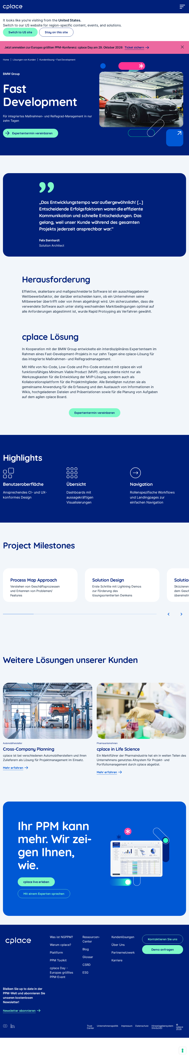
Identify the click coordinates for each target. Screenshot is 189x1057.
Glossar (88, 957)
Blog (86, 949)
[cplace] (13, 6)
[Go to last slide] (168, 614)
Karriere (116, 960)
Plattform (56, 952)
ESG (85, 972)
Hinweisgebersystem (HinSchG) (162, 1026)
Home (6, 59)
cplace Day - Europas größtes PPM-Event (61, 972)
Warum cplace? (60, 945)
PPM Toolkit (58, 960)
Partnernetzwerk (123, 952)
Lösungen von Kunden (24, 59)
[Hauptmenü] (182, 6)
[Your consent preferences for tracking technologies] (182, 1050)
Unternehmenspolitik (107, 1025)
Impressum (126, 1025)
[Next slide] (181, 614)
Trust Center (90, 1026)
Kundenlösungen (122, 937)
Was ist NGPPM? (61, 937)
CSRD (87, 965)
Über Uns (118, 945)
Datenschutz (142, 1025)
